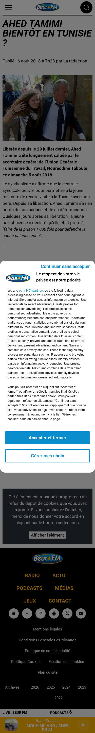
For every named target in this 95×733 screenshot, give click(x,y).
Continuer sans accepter (65, 266)
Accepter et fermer (47, 438)
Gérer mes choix (47, 456)
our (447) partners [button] (31, 290)
